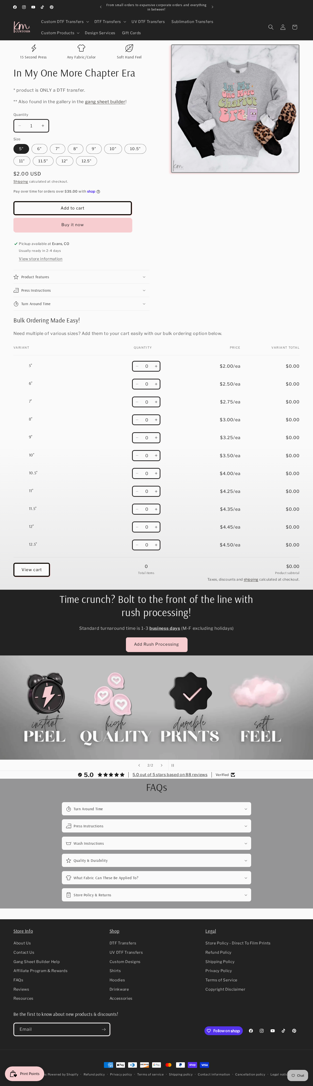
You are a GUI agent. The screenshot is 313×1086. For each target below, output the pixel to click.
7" (58, 148)
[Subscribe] (104, 1029)
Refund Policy (218, 952)
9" (94, 148)
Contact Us (23, 952)
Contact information (214, 1074)
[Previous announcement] (100, 7)
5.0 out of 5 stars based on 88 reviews (170, 774)
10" (113, 148)
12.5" (87, 161)
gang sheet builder (105, 101)
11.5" (43, 161)
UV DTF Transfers (126, 952)
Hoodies (117, 980)
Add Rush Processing (156, 644)
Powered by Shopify (63, 1074)
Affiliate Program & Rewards (40, 970)
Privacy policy (121, 1074)
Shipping (20, 181)
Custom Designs (125, 961)
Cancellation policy (250, 1074)
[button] (64, 21)
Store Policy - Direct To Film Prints (238, 943)
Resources (23, 998)
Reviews (21, 989)
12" (65, 161)
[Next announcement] (212, 7)
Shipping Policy (220, 961)
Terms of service (150, 1074)
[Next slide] (161, 765)
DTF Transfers (123, 943)
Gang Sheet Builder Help (36, 961)
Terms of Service (221, 980)
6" (39, 148)
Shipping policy (181, 1074)
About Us (22, 943)
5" (21, 148)
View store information (41, 258)
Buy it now (72, 224)
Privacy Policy (218, 970)
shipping (251, 579)
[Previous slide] (139, 765)
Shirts (115, 970)
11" (22, 161)
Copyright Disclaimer (225, 989)
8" (75, 148)
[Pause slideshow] (173, 765)
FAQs (18, 980)
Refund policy (94, 1074)
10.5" (135, 148)
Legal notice (280, 1074)
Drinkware (119, 989)
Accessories (121, 998)
